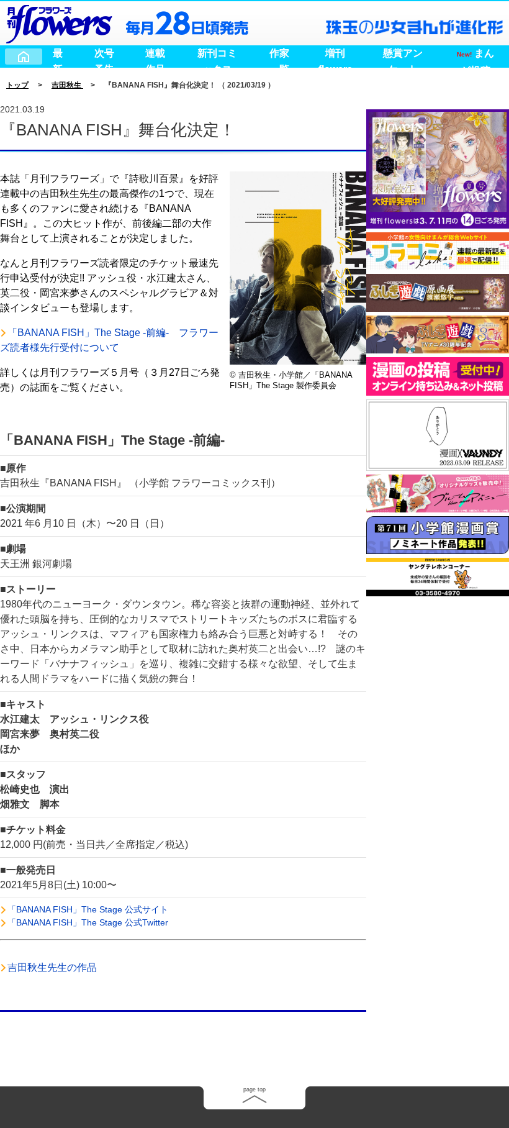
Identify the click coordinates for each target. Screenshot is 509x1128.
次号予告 (104, 54)
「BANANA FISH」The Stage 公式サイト (87, 909)
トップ (17, 85)
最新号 (58, 54)
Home (23, 56)
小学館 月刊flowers (59, 21)
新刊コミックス (217, 54)
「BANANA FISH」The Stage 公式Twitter (87, 922)
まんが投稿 (475, 54)
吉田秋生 (67, 85)
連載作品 (155, 54)
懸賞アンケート (403, 54)
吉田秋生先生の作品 (52, 967)
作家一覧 (279, 54)
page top (254, 1089)
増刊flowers (335, 54)
